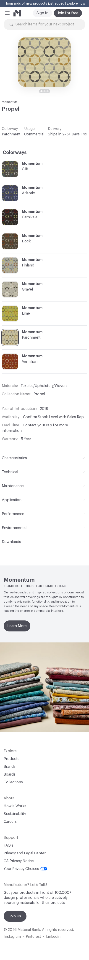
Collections (13, 782)
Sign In (42, 13)
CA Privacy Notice (19, 861)
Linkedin (53, 936)
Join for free (68, 13)
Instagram (12, 936)
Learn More (17, 626)
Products (11, 759)
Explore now (76, 3)
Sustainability (15, 814)
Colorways (15, 152)
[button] (7, 13)
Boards (10, 774)
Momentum (10, 101)
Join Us (15, 916)
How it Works (15, 806)
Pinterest (33, 936)
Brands (10, 766)
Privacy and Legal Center (25, 853)
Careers (10, 821)
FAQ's (8, 845)
